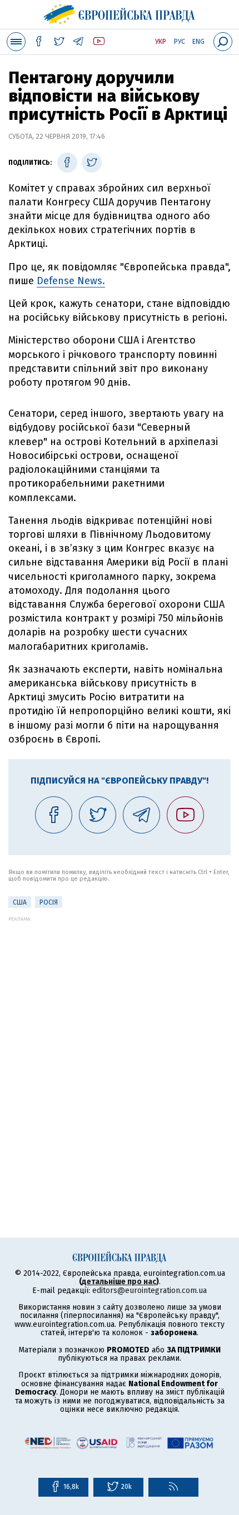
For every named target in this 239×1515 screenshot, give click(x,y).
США (20, 902)
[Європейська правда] (119, 12)
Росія (48, 902)
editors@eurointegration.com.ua (149, 1290)
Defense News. (71, 281)
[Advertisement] (119, 1041)
